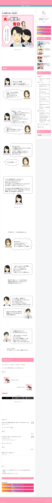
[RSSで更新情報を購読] (44, 22)
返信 (32, 433)
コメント (4, 454)
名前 (3, 466)
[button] (18, 398)
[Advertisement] (18, 58)
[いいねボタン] (3, 372)
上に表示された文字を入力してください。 (10, 473)
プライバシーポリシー (40, 499)
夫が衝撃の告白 (5, 393)
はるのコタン (44, 16)
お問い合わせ (34, 499)
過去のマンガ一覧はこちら (26, 5)
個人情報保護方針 (48, 499)
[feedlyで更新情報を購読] (43, 22)
